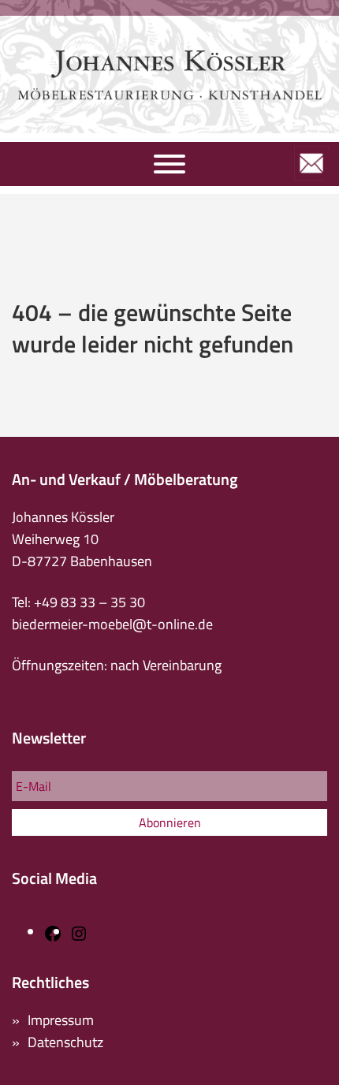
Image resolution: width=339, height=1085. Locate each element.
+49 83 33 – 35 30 (89, 602)
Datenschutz (65, 1042)
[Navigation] (169, 164)
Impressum (61, 1020)
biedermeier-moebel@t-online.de (112, 624)
